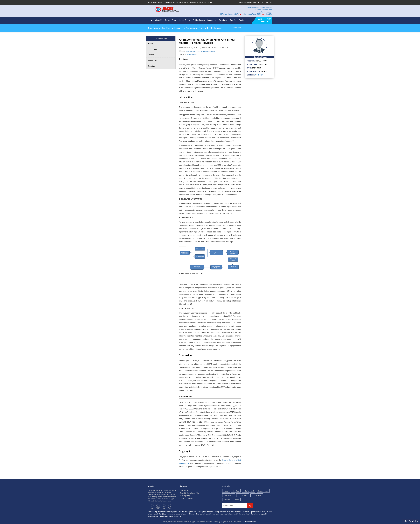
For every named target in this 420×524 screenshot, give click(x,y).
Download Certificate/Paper (188, 2)
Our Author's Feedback (264, 12)
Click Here (259, 75)
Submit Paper (158, 2)
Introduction (152, 49)
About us (236, 491)
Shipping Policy (185, 496)
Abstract (151, 43)
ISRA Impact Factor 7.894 (237, 14)
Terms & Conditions (186, 498)
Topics (241, 20)
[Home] (152, 20)
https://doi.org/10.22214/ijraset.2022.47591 (201, 51)
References (152, 60)
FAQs (201, 2)
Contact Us (208, 2)
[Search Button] (250, 505)
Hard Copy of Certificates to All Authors (266, 14)
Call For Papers (199, 20)
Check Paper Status (171, 2)
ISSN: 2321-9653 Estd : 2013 (264, 20)
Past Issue (223, 20)
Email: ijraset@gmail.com (247, 2)
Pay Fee (233, 20)
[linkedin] (266, 2)
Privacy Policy (184, 490)
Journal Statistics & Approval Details (259, 7)
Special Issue (256, 495)
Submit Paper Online (410, 521)
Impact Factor (184, 20)
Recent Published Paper (264, 10)
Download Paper (260, 57)
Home (150, 2)
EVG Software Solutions (249, 522)
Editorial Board (170, 20)
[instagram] (271, 2)
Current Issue (242, 495)
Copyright (151, 66)
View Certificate (192, 54)
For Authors (211, 20)
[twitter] (262, 2)
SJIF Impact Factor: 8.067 (214, 14)
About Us (158, 20)
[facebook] (258, 2)
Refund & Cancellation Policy (190, 493)
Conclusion (152, 54)
